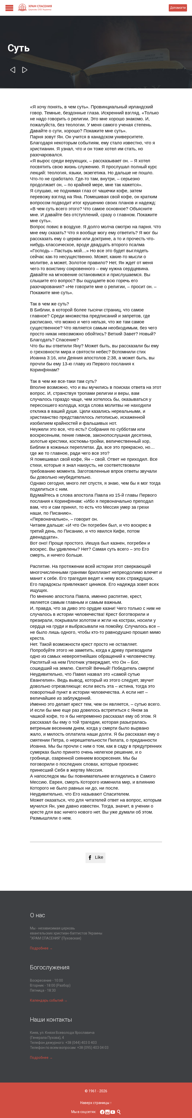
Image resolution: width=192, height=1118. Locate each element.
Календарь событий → (49, 1000)
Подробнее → (41, 948)
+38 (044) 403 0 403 (81, 1043)
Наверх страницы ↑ (96, 1103)
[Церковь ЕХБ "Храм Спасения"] (93, 8)
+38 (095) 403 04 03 (92, 1048)
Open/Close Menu (9, 7)
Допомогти (178, 7)
